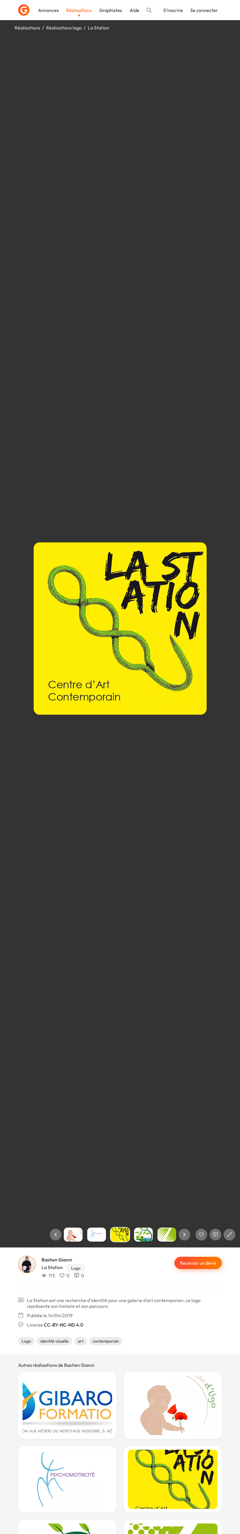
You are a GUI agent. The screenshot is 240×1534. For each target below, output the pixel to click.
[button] (55, 1234)
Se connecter (204, 10)
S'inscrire (173, 10)
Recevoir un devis (198, 1263)
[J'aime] (201, 1234)
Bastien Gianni (57, 1260)
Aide (134, 10)
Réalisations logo (64, 28)
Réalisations (79, 10)
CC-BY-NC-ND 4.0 (63, 1325)
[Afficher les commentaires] (215, 1234)
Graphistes (110, 10)
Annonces (48, 10)
